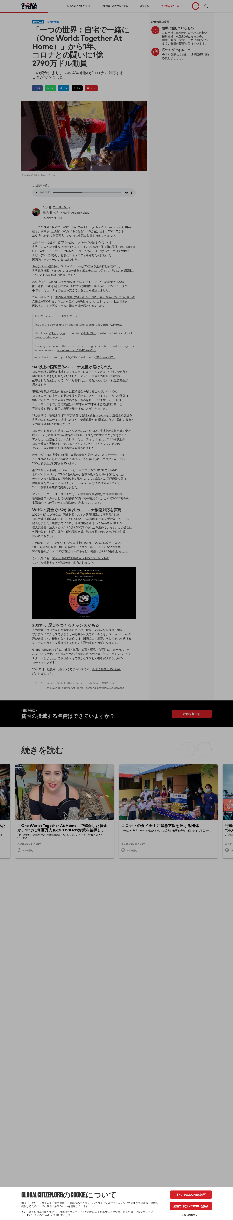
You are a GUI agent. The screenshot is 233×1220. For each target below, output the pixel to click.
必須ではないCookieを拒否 (190, 1206)
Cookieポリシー (191, 1214)
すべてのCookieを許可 (191, 1195)
